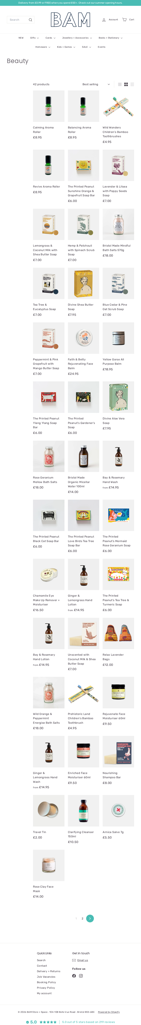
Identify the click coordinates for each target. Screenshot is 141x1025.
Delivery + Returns (48, 971)
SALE (85, 47)
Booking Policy (46, 982)
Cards (49, 38)
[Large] (120, 84)
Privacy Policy (46, 987)
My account (44, 993)
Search (41, 960)
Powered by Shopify (109, 1012)
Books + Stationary (109, 38)
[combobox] (20, 20)
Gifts (33, 38)
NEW (21, 38)
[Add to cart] (63, 100)
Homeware (41, 47)
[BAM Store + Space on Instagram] (81, 976)
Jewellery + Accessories (75, 38)
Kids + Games (65, 47)
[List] (132, 84)
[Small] (126, 84)
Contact (42, 965)
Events (101, 47)
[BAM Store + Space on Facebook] (74, 976)
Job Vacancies (46, 976)
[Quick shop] (63, 93)
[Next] (90, 918)
